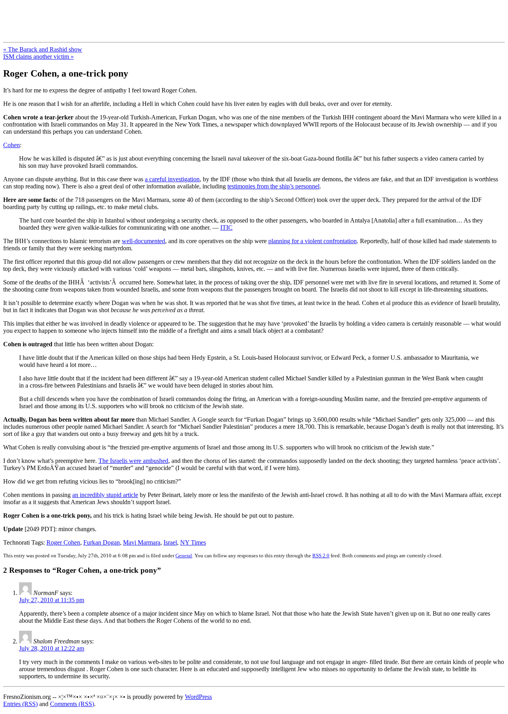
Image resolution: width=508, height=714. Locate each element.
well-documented (143, 241)
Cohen (11, 145)
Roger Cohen (63, 542)
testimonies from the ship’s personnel (273, 186)
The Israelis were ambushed (133, 460)
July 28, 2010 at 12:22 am (51, 648)
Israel (170, 542)
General (183, 556)
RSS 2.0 (320, 556)
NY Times (193, 542)
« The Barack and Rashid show (42, 49)
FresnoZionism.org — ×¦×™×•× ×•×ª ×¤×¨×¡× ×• (132, 15)
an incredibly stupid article (105, 494)
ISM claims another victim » (38, 56)
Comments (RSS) (72, 704)
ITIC (226, 227)
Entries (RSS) (20, 704)
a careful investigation (172, 179)
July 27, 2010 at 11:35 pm (51, 600)
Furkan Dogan (101, 542)
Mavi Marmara (141, 542)
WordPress (198, 696)
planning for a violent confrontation (312, 241)
